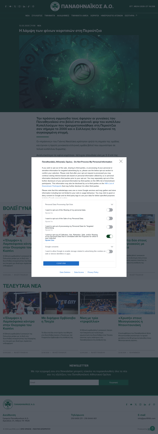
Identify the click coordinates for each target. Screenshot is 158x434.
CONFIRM (61, 263)
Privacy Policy (93, 272)
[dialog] (79, 217)
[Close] (121, 162)
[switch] (109, 210)
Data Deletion (65, 272)
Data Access (79, 272)
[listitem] (79, 204)
